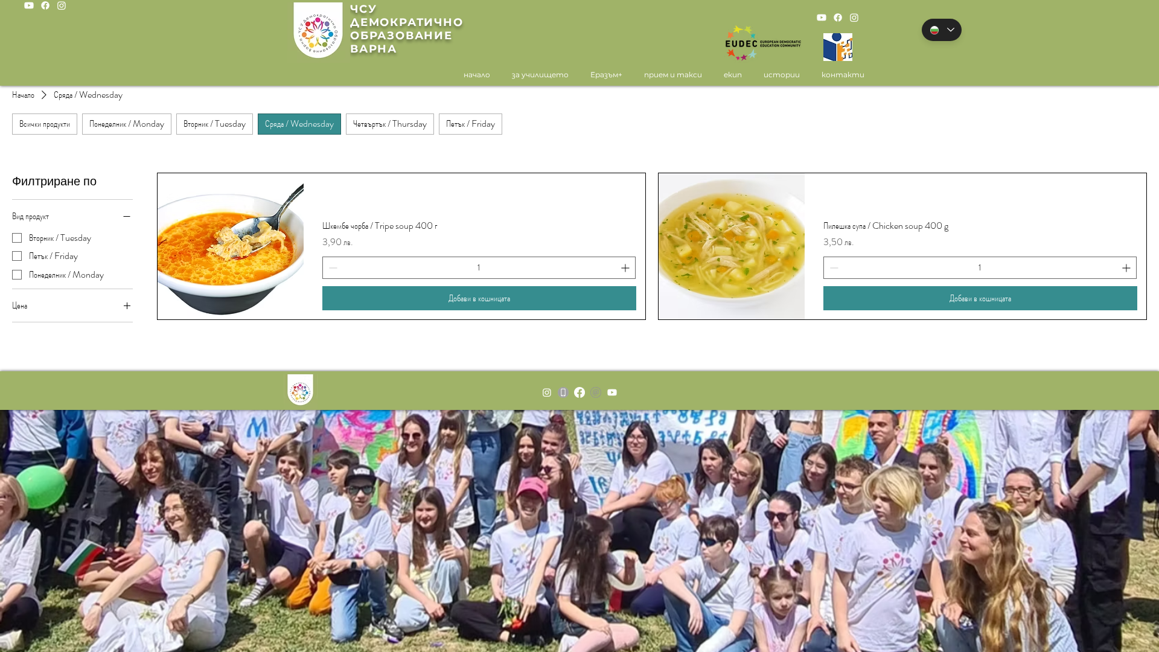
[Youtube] (29, 5)
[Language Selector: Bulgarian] (942, 30)
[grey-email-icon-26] (595, 392)
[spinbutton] (479, 267)
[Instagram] (61, 5)
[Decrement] (331, 267)
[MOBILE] (563, 392)
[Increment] (626, 267)
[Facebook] (45, 5)
